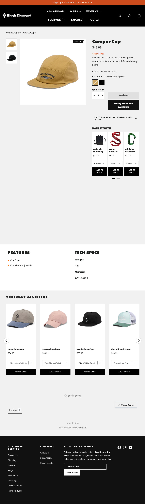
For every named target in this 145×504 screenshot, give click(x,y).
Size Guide (13, 475)
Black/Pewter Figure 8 (102, 82)
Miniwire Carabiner (130, 150)
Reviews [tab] (13, 410)
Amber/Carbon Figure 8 (95, 82)
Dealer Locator (47, 463)
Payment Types (15, 491)
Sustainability (46, 458)
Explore (77, 20)
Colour (108, 76)
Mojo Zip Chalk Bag (98, 150)
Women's (92, 11)
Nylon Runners (113, 150)
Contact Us (13, 455)
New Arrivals (55, 11)
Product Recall (15, 486)
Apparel (17, 32)
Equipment (55, 20)
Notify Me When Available (123, 105)
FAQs (10, 470)
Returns (11, 465)
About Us (44, 453)
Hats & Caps (29, 32)
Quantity (98, 90)
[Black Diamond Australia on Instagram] (124, 447)
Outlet (94, 20)
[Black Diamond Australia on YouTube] (130, 447)
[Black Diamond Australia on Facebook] (119, 447)
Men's (74, 11)
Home (9, 32)
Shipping (12, 460)
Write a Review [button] (127, 405)
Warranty (12, 480)
